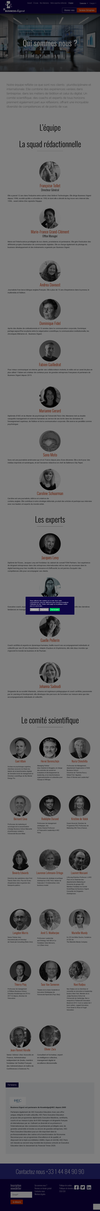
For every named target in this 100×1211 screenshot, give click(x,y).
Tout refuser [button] (44, 609)
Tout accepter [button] (55, 609)
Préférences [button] (34, 609)
